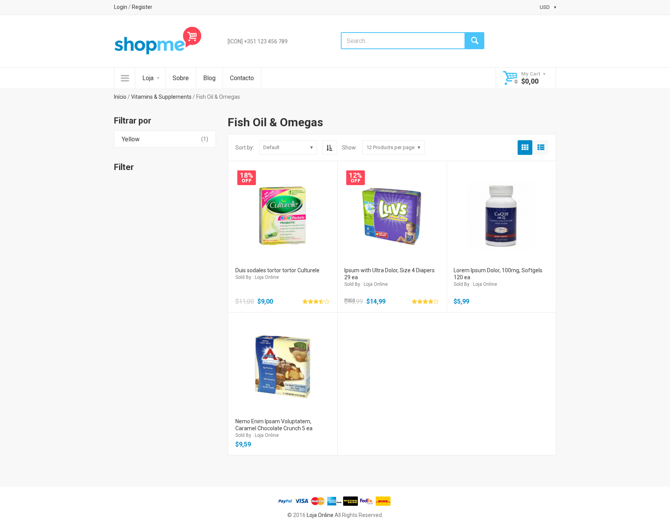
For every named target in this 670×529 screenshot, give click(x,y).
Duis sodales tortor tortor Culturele (277, 270)
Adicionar (282, 221)
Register (142, 7)
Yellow (131, 139)
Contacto (242, 78)
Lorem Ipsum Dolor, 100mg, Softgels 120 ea (498, 273)
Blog (209, 78)
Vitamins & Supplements (161, 97)
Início (120, 97)
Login (120, 7)
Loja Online (320, 515)
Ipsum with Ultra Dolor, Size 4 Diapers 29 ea (389, 273)
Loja (148, 78)
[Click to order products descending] (329, 147)
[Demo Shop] (158, 40)
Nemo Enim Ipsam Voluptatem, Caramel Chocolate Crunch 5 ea (274, 424)
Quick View (282, 205)
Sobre (181, 78)
